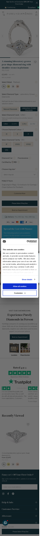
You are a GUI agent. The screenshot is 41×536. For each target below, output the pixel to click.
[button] (5, 523)
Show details (27, 279)
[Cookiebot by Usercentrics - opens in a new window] (27, 241)
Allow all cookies (19, 286)
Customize (18, 293)
